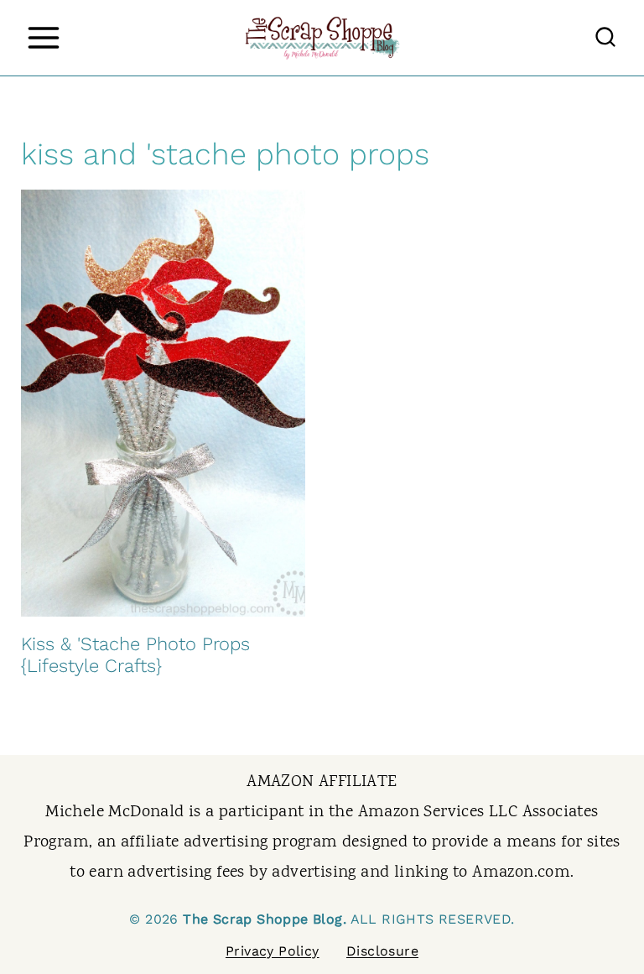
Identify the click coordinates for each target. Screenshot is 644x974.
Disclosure (382, 951)
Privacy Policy (272, 951)
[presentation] (163, 403)
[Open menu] (43, 37)
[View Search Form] (605, 37)
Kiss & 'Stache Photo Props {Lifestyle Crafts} (135, 654)
